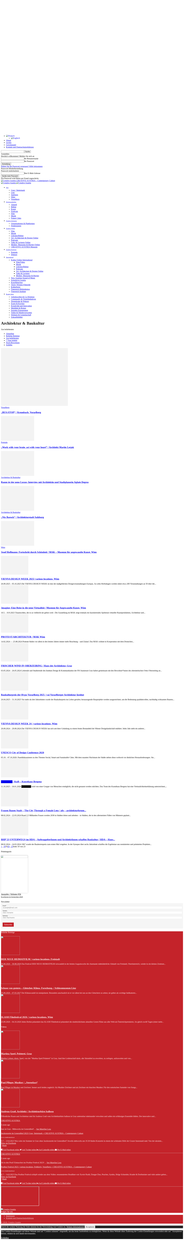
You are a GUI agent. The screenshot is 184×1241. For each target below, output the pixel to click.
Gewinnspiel (11, 145)
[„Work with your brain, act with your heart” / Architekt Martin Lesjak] (17, 440)
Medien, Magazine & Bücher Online (25, 245)
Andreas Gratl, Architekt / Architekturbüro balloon (27, 1111)
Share (4, 1145)
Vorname (5, 910)
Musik (13, 216)
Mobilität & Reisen (18, 308)
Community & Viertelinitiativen (23, 299)
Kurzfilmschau (17, 282)
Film (13, 214)
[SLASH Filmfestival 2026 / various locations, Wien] (10, 1012)
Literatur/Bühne (17, 236)
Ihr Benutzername (31, 159)
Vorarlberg (15, 199)
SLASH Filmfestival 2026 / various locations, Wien (27, 1017)
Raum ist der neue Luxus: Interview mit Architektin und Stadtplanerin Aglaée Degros (45, 482)
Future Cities (16, 218)
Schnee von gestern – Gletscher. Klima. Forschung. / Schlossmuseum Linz (38, 988)
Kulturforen (15, 287)
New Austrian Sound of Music (23, 278)
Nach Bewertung (13, 343)
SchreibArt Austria (18, 280)
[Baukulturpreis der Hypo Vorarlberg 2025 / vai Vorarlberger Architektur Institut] (14, 690)
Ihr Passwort (29, 161)
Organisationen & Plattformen (23, 223)
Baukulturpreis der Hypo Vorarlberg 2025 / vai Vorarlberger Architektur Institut (42, 694)
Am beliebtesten (12, 338)
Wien (13, 197)
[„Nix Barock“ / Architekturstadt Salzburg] (17, 510)
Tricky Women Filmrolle (20, 285)
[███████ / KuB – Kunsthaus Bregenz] (14, 777)
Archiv (9, 143)
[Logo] (8, 183)
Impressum (10, 1216)
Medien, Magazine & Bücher (27, 276)
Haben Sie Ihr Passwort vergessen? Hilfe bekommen (22, 166)
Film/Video (20, 262)
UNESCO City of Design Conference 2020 (22, 752)
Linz (13, 192)
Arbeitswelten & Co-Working (22, 297)
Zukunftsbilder (17, 317)
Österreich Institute (18, 291)
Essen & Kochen (17, 304)
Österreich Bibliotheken (20, 289)
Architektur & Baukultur (10, 477)
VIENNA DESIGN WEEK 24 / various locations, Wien (29, 723)
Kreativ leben (10, 294)
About (8, 140)
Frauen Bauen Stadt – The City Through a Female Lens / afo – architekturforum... (43, 810)
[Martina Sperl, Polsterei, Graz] (10, 1049)
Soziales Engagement (19, 310)
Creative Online (10, 228)
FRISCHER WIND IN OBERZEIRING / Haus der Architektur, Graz (36, 665)
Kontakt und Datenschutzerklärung (20, 147)
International (9, 257)
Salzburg (14, 195)
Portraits (14, 252)
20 (9, 846)
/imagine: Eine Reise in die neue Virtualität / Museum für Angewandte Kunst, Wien (43, 607)
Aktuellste (10, 334)
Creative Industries (11, 221)
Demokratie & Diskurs (20, 301)
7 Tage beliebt (11, 340)
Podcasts (14, 240)
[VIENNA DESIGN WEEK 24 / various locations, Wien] (14, 719)
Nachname (5, 915)
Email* (4, 905)
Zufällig (9, 345)
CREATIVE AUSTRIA (10, 1121)
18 (5, 846)
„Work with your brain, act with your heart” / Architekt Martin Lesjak (37, 447)
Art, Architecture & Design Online (24, 238)
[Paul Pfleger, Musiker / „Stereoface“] (10, 1078)
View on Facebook (8, 1143)
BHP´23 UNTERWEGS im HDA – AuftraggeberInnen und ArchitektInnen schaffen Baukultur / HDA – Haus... (58, 839)
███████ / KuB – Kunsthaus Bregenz (21, 781)
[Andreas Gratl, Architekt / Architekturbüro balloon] (10, 1107)
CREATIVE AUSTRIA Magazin (24, 247)
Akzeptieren (90, 1227)
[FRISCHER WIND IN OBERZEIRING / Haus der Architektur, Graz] (14, 661)
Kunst (13, 209)
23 (12, 846)
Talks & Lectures (23, 273)
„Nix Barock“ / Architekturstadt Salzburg (22, 517)
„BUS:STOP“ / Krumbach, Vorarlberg (21, 412)
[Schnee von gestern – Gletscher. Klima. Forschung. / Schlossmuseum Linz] (10, 983)
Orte (7, 187)
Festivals (14, 211)
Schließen (5, 1238)
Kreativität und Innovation (21, 306)
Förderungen (16, 226)
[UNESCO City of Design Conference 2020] (14, 748)
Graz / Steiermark (18, 190)
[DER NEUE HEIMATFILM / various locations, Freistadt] (10, 954)
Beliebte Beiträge (13, 336)
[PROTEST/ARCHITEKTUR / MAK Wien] (14, 632)
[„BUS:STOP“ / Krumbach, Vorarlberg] (34, 405)
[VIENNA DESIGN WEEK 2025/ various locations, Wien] (14, 574)
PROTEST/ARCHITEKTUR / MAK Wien (23, 637)
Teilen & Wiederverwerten (21, 313)
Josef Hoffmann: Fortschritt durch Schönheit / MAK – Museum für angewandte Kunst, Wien (49, 552)
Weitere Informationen (75, 1227)
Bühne (13, 207)
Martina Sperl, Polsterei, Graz (16, 1053)
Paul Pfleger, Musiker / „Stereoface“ (19, 1082)
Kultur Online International (21, 260)
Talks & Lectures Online (20, 242)
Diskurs (14, 255)
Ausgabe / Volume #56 (11, 894)
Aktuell (14, 205)
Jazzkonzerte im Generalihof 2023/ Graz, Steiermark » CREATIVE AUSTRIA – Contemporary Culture (42, 1133)
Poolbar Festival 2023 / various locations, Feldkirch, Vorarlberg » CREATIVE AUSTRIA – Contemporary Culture (46, 1167)
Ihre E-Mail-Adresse (32, 173)
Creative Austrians (11, 249)
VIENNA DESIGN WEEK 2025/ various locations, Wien (30, 579)
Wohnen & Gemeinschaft (21, 315)
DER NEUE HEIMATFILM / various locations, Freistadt (30, 959)
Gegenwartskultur (11, 202)
